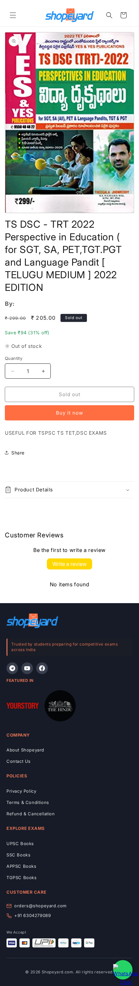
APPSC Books (21, 866)
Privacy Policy (21, 791)
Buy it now (69, 413)
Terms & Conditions (27, 802)
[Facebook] (42, 668)
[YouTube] (27, 668)
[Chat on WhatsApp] (123, 970)
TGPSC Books (21, 877)
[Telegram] (12, 668)
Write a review (69, 564)
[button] (13, 15)
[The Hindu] (60, 707)
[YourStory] (22, 707)
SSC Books (18, 854)
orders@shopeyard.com (40, 905)
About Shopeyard (25, 749)
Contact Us (18, 761)
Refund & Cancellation (30, 813)
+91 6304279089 (32, 915)
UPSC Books (20, 843)
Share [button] (18, 452)
